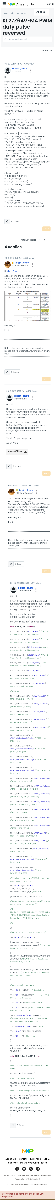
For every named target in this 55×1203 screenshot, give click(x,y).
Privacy (6, 1175)
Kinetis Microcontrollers (15, 13)
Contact (13, 1163)
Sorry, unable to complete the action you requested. (22, 1195)
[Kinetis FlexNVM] (44, 239)
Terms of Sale (27, 1175)
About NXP (11, 1159)
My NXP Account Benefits (33, 1163)
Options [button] (46, 50)
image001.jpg (15, 451)
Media (46, 1159)
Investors (35, 1159)
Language (41, 12)
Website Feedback (33, 1179)
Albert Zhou (12, 271)
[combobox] (27, 39)
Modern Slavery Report (42, 1175)
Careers (23, 1159)
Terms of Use (16, 1175)
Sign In (50, 4)
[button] (30, 70)
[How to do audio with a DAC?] (40, 239)
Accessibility (20, 1179)
